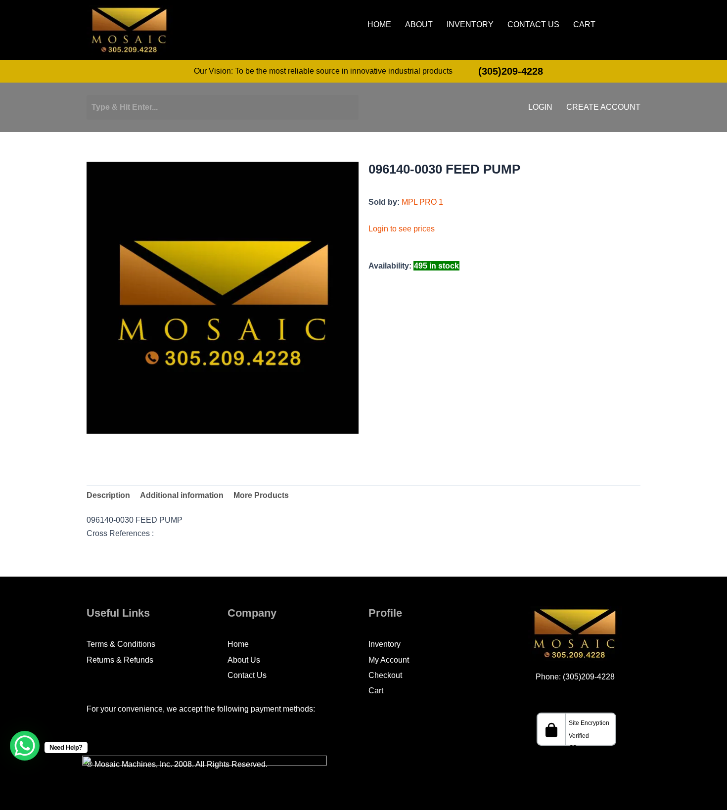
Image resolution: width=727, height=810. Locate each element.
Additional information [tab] (182, 495)
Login (540, 107)
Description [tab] (108, 495)
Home (379, 25)
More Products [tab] (261, 495)
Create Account (603, 107)
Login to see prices (401, 229)
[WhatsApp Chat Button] (25, 746)
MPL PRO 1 (422, 202)
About (419, 25)
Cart (584, 25)
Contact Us (533, 25)
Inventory (470, 25)
